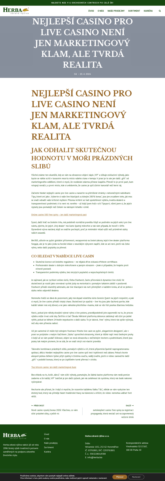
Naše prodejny (116, 11)
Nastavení (136, 477)
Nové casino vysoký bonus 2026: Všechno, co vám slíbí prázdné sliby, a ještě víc (54, 409)
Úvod (91, 11)
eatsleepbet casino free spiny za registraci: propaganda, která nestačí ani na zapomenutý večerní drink (112, 411)
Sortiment (134, 11)
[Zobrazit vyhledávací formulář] (160, 11)
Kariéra (148, 11)
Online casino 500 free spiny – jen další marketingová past (59, 214)
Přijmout (119, 477)
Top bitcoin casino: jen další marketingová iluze (53, 367)
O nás (101, 11)
